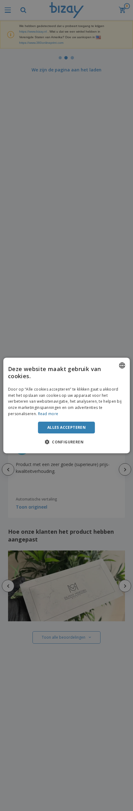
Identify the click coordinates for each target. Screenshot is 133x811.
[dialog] (66, 405)
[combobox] (122, 365)
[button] (66, 442)
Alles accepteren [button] (66, 427)
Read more (48, 413)
